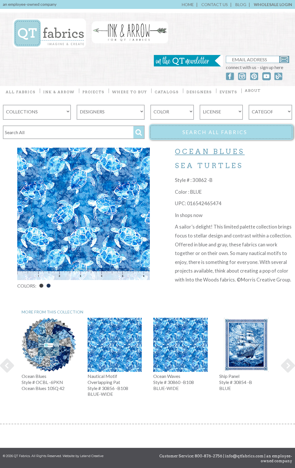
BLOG (240, 4)
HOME (188, 4)
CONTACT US (214, 4)
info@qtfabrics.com (244, 456)
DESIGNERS (199, 92)
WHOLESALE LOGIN (273, 4)
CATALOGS (167, 92)
